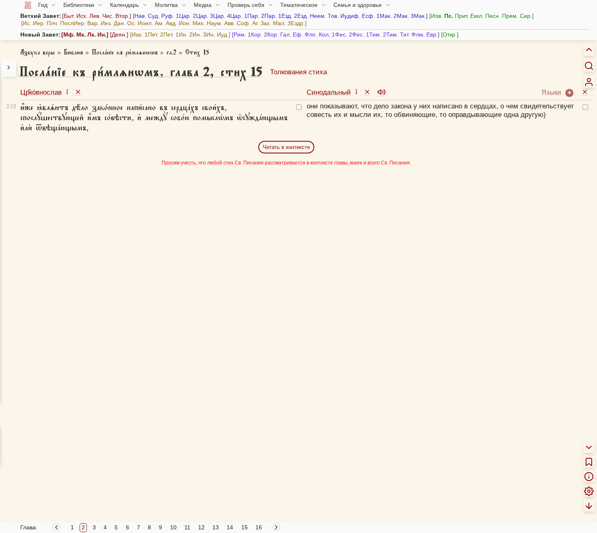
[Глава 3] (277, 528)
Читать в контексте (286, 147)
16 (258, 527)
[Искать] (589, 65)
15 (244, 527)
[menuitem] (589, 82)
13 (215, 527)
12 (201, 527)
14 (230, 527)
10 (173, 527)
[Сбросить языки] (585, 91)
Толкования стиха (298, 72)
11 (187, 527)
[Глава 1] (56, 528)
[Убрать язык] (78, 91)
